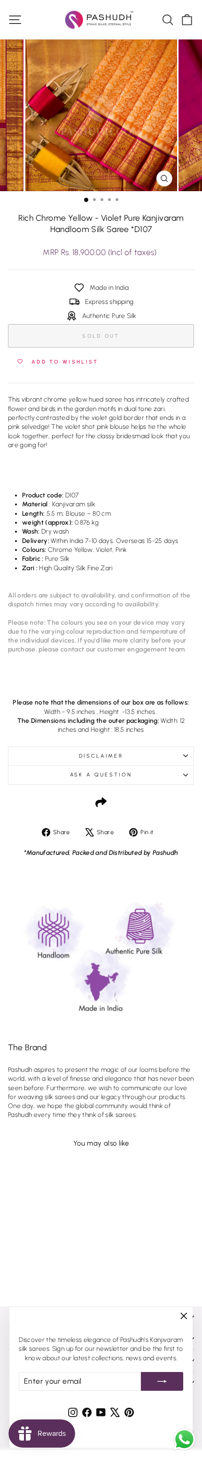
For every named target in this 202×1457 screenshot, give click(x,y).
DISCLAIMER (101, 756)
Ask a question (101, 775)
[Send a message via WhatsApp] (184, 1439)
